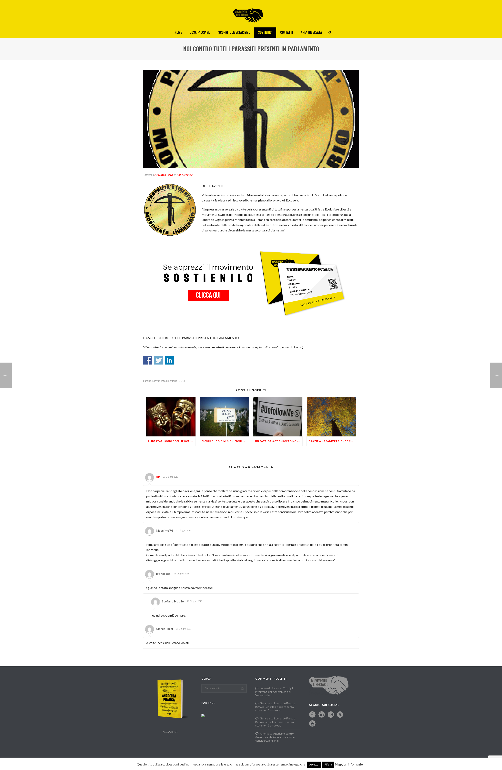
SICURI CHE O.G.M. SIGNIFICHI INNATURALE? (225, 441)
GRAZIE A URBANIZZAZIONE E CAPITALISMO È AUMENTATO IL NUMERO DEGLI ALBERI (332, 441)
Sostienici (265, 32)
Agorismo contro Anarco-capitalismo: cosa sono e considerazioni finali (275, 737)
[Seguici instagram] (331, 714)
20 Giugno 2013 (163, 174)
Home (178, 32)
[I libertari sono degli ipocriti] (171, 416)
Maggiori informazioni (350, 764)
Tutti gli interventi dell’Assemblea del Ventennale (274, 692)
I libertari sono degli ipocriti (171, 441)
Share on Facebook (147, 360)
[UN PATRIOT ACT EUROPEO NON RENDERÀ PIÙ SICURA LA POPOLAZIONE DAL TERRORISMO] (277, 416)
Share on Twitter (158, 360)
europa (147, 381)
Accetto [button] (313, 764)
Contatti (286, 32)
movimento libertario (164, 381)
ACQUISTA (170, 731)
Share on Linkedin (169, 360)
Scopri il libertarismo (234, 32)
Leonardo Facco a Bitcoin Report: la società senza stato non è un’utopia (275, 707)
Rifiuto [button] (328, 764)
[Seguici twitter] (340, 714)
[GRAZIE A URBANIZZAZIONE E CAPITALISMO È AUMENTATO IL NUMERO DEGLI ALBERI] (331, 416)
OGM (181, 381)
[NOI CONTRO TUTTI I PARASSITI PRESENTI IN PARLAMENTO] (251, 119)
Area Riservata (311, 32)
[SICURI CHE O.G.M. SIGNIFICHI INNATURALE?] (224, 416)
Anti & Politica (185, 174)
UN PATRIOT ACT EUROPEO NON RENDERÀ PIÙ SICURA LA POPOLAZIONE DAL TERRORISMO (278, 441)
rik (158, 477)
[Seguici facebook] (312, 714)
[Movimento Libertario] (251, 13)
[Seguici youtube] (312, 723)
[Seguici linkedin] (321, 714)
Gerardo (265, 703)
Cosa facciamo (200, 32)
